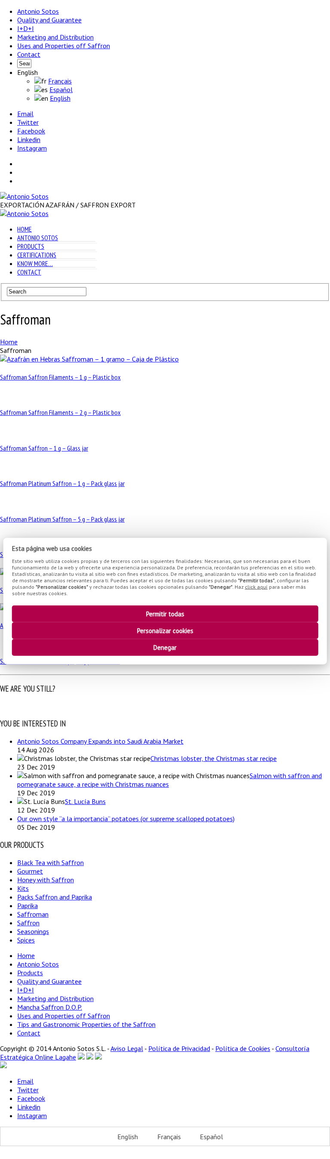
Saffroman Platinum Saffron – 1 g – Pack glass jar (62, 483)
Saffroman (33, 914)
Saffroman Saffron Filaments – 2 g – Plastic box (60, 412)
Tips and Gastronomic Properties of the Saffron (86, 1024)
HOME (24, 229)
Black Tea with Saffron (50, 862)
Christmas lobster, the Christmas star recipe (213, 758)
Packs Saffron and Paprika (54, 897)
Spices (26, 940)
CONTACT (29, 272)
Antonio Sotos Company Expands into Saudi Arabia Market (100, 741)
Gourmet (30, 871)
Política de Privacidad (179, 1048)
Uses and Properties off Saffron (63, 45)
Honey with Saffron (45, 879)
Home (26, 955)
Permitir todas (165, 614)
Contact (28, 54)
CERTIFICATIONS (36, 254)
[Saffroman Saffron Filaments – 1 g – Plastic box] (89, 359)
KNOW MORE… (35, 263)
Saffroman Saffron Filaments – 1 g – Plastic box (60, 377)
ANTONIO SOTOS (37, 237)
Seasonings (33, 931)
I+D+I (25, 28)
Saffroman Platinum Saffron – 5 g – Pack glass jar (62, 519)
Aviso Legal (126, 1048)
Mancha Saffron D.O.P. (49, 1007)
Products (30, 972)
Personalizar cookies (165, 631)
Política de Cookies (242, 1048)
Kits (23, 888)
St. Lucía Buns (85, 801)
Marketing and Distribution (55, 37)
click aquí (256, 586)
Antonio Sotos (38, 11)
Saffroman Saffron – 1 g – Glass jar (44, 448)
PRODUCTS (30, 246)
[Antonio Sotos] (24, 196)
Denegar (165, 647)
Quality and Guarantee (49, 19)
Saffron (28, 922)
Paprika (27, 905)
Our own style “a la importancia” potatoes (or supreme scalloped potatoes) (126, 818)
